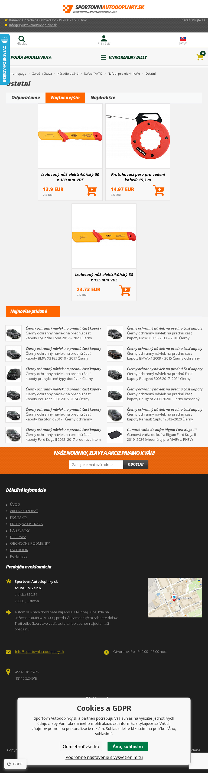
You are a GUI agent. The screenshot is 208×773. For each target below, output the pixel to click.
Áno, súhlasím (128, 746)
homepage (18, 73)
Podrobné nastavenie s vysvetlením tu (104, 757)
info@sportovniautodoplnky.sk (33, 25)
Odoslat (136, 464)
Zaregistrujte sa (193, 20)
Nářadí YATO (93, 73)
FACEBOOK (19, 549)
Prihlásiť (104, 43)
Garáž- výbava (42, 73)
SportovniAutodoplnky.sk (104, 9)
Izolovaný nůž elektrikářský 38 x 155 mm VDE (104, 277)
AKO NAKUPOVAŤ (24, 510)
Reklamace (19, 556)
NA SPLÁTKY (20, 530)
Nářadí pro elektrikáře (124, 73)
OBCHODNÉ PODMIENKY (30, 543)
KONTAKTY (18, 517)
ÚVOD (15, 504)
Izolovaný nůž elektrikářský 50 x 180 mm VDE (70, 177)
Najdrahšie (102, 97)
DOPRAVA (18, 536)
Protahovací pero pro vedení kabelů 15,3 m (138, 177)
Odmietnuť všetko (81, 746)
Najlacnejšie (65, 97)
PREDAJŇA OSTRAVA (26, 523)
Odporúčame (25, 97)
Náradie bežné (68, 73)
